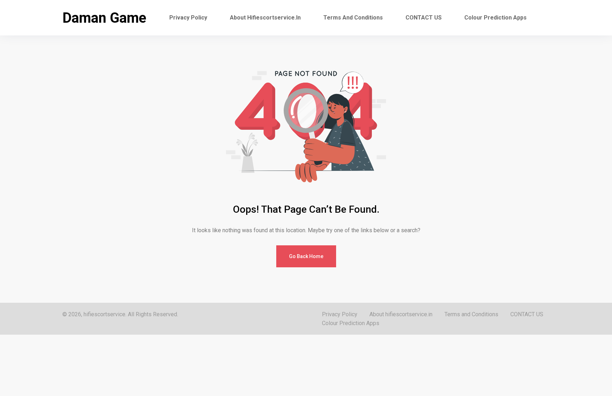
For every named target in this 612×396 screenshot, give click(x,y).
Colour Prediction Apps (495, 17)
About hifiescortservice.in (265, 17)
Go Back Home (306, 256)
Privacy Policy (188, 17)
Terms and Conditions (353, 17)
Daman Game (104, 18)
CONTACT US (424, 17)
